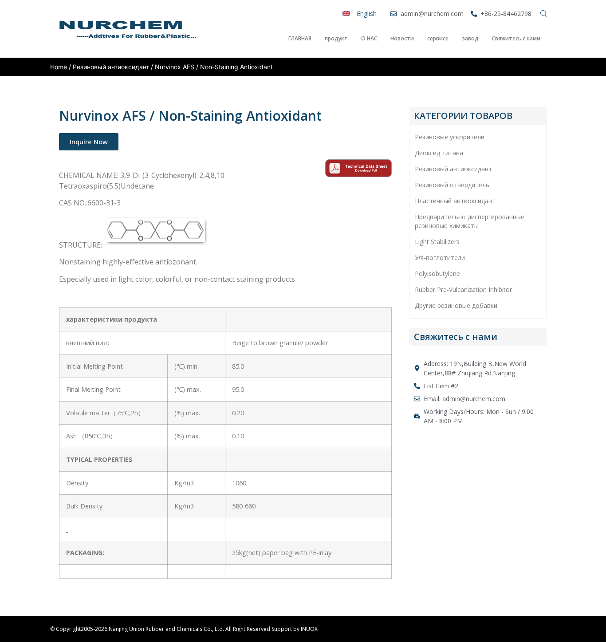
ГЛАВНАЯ (299, 38)
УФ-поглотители (440, 257)
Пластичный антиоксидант (455, 201)
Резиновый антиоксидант (111, 67)
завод (470, 38)
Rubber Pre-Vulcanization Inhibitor (463, 289)
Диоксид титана (439, 153)
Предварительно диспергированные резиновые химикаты (469, 221)
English (367, 13)
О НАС (369, 38)
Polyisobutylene (437, 273)
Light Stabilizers (437, 241)
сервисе (438, 38)
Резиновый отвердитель (452, 185)
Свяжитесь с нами (516, 38)
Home (58, 67)
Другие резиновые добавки (456, 305)
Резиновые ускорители (449, 137)
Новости (402, 38)
